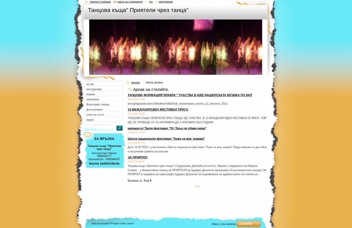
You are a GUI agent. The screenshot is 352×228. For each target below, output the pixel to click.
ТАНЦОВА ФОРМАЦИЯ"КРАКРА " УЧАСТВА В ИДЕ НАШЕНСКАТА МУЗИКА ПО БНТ (190, 95)
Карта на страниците (130, 1)
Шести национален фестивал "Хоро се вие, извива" (166, 138)
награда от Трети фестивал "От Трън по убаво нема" (167, 128)
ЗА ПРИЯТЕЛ (137, 157)
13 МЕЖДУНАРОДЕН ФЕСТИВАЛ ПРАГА (158, 109)
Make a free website (224, 224)
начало (135, 82)
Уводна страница (100, 1)
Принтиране (166, 1)
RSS (151, 1)
